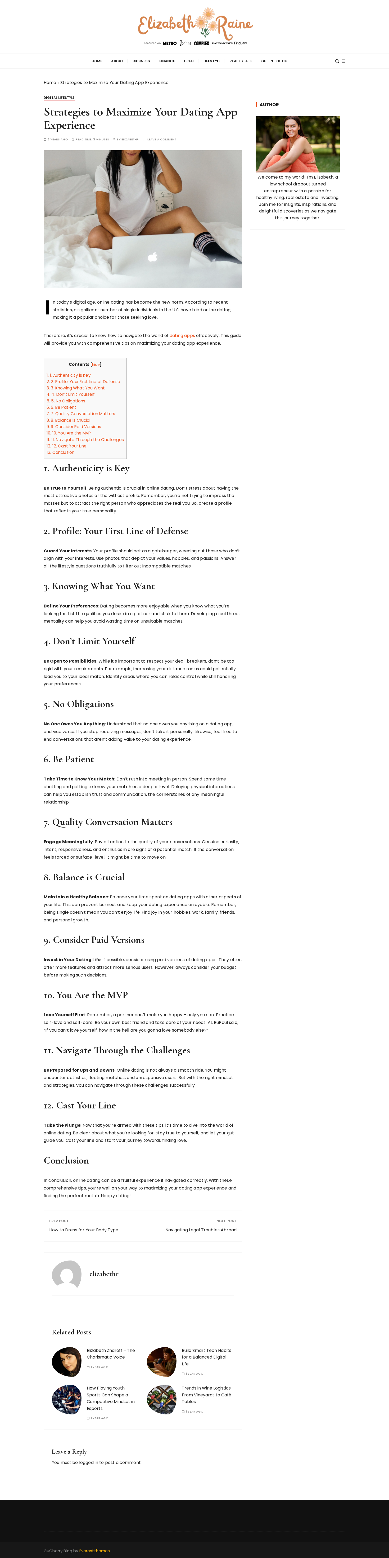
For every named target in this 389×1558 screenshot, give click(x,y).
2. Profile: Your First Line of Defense (83, 381)
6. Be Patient (61, 407)
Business (141, 61)
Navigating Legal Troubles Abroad (201, 1230)
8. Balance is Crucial (69, 420)
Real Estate (240, 61)
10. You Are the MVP (69, 433)
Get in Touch (274, 61)
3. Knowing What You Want (76, 388)
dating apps (182, 335)
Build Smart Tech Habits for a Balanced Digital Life (206, 1357)
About (117, 61)
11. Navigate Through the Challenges (85, 439)
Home (97, 61)
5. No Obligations (66, 401)
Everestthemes (94, 1550)
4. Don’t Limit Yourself (71, 394)
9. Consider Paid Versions (74, 426)
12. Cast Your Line (67, 446)
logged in (88, 1462)
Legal (189, 61)
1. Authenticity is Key (69, 375)
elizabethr (130, 139)
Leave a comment (161, 139)
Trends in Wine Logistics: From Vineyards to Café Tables (207, 1395)
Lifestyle (211, 61)
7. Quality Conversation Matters (81, 413)
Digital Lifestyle (59, 97)
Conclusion (60, 452)
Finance (167, 61)
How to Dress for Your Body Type (84, 1230)
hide (96, 364)
